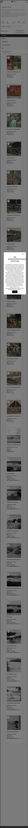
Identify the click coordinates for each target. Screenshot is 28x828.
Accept (14, 291)
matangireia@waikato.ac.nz (11, 288)
